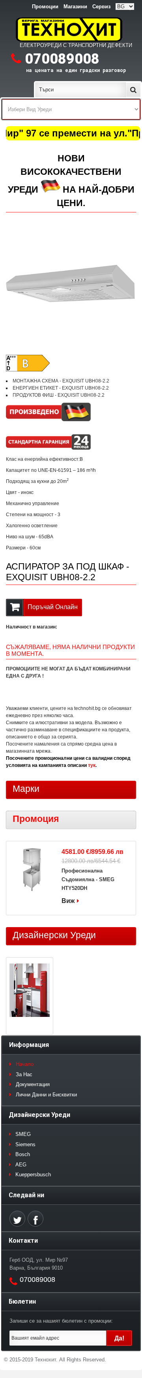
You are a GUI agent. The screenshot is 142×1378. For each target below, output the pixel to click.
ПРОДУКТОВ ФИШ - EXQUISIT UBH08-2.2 (59, 395)
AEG (20, 1165)
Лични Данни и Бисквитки (46, 1095)
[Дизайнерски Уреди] (29, 991)
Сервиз (101, 6)
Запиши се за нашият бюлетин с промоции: (61, 1321)
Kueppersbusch (33, 1174)
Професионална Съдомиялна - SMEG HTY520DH (88, 879)
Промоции (45, 6)
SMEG (23, 1134)
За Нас (24, 1074)
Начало (25, 1064)
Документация (33, 1084)
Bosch (22, 1154)
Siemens (25, 1144)
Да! (119, 1338)
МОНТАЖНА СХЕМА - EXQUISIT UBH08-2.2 (61, 381)
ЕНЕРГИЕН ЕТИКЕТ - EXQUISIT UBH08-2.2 (61, 388)
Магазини (75, 6)
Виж (68, 900)
